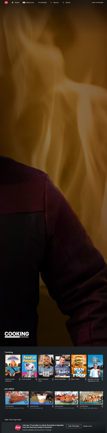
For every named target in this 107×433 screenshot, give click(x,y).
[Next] (102, 367)
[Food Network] (7, 2)
